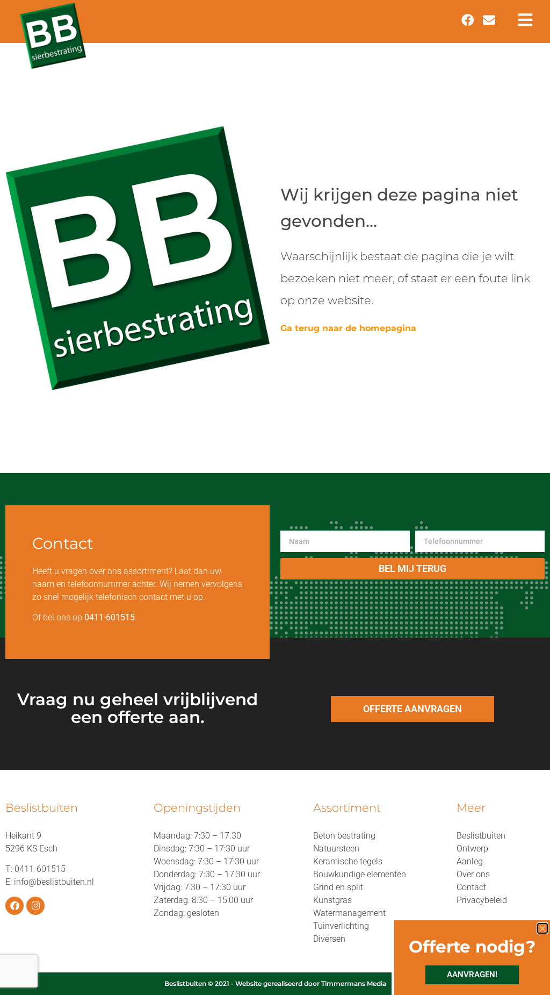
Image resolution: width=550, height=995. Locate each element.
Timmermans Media (353, 983)
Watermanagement (349, 913)
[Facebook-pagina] (14, 906)
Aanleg (470, 861)
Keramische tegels (347, 861)
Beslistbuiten (481, 836)
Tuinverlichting (341, 926)
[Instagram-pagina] (35, 906)
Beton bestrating (344, 836)
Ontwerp (472, 848)
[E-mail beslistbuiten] (489, 19)
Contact (471, 887)
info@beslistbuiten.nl (54, 882)
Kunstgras (332, 900)
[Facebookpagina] (467, 19)
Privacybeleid (482, 900)
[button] (542, 928)
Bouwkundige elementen (359, 874)
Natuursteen (336, 848)
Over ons (473, 874)
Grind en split (338, 887)
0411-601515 (40, 869)
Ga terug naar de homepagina (348, 328)
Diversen (329, 939)
